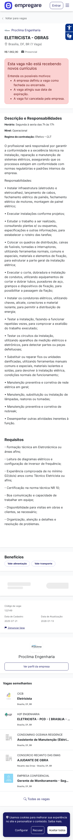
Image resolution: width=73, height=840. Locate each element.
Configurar (21, 830)
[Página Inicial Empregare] (23, 6)
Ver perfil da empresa (36, 666)
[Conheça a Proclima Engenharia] (7, 30)
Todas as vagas (38, 799)
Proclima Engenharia (25, 30)
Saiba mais (54, 821)
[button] (67, 6)
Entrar (56, 5)
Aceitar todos (57, 830)
